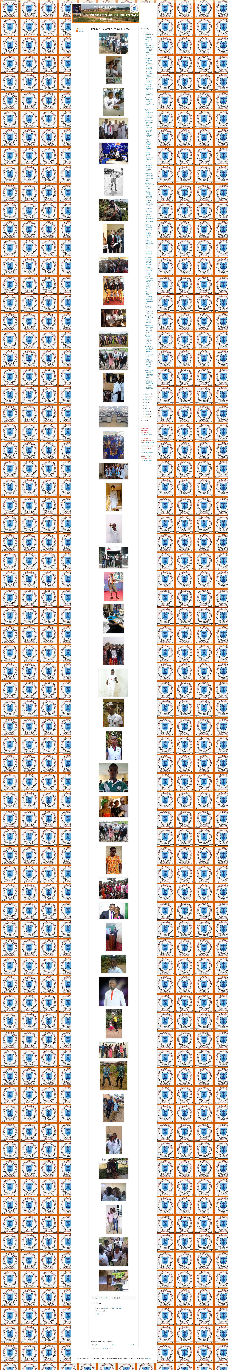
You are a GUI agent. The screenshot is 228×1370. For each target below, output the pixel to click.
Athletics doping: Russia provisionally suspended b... (149, 157)
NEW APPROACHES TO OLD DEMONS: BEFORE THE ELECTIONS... (149, 50)
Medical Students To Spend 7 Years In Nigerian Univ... (149, 363)
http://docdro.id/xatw (147, 452)
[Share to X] (116, 1298)
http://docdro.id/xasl (146, 460)
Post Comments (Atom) (105, 1348)
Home (114, 1345)
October (147, 394)
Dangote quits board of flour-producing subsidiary (149, 133)
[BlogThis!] (114, 1298)
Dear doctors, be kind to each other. (148, 253)
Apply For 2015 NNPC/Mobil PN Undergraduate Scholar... (149, 113)
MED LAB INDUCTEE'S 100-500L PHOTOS (149, 203)
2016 (145, 29)
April (146, 411)
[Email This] (112, 1298)
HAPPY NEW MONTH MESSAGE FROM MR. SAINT (149, 374)
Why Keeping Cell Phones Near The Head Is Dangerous (149, 123)
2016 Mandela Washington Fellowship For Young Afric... (149, 328)
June (146, 405)
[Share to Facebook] (117, 1298)
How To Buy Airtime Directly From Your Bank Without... (148, 339)
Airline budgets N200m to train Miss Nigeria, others (149, 167)
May (146, 408)
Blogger (148, 1358)
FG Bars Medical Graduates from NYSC (149, 234)
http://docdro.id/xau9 (148, 442)
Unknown (81, 31)
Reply (97, 1314)
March (147, 414)
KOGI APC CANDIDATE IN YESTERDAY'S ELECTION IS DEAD (149, 77)
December (148, 34)
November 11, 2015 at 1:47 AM (112, 1308)
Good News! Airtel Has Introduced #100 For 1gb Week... (149, 261)
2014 (145, 420)
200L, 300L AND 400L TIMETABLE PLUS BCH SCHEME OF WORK (149, 90)
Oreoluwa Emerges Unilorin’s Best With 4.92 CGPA (149, 194)
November (148, 37)
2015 (145, 31)
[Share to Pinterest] (119, 1298)
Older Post (132, 1345)
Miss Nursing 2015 (148, 40)
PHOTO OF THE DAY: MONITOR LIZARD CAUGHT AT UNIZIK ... (149, 385)
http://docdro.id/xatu (146, 434)
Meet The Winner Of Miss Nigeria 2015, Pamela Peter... (149, 244)
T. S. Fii (80, 29)
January (147, 417)
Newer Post (95, 1345)
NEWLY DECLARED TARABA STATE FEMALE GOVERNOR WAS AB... (149, 283)
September (148, 397)
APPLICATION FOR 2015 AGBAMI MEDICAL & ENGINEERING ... (149, 351)
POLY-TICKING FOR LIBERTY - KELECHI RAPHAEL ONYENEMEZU (149, 297)
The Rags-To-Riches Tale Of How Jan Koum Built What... (149, 176)
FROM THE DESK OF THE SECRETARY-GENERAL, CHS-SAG (149, 64)
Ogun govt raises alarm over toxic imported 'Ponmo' (149, 319)
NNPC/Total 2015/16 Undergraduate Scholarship (149, 218)
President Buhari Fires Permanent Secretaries (149, 226)
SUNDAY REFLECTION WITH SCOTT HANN (149, 270)
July (146, 402)
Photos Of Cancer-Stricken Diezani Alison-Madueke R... (148, 145)
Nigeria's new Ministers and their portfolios (149, 185)
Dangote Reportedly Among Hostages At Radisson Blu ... (149, 102)
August (147, 400)
